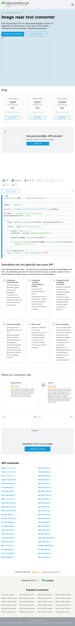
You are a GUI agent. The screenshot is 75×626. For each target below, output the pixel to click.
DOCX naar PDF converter (63, 608)
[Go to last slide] (3, 417)
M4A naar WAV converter (8, 601)
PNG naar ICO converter (63, 612)
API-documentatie (36, 34)
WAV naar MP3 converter (26, 594)
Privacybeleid (21, 623)
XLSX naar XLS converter (8, 608)
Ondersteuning (30, 623)
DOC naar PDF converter (45, 608)
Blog (53, 623)
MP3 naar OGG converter (63, 598)
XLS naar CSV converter (63, 605)
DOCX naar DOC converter (27, 608)
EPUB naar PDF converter (63, 594)
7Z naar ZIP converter (7, 594)
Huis (2, 12)
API (36, 623)
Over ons (4, 623)
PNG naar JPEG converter (45, 605)
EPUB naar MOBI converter (9, 598)
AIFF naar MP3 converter (26, 601)
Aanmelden (13, 117)
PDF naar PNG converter (26, 612)
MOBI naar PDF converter (45, 601)
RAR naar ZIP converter (44, 598)
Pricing (40, 623)
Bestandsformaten (12, 623)
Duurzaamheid (47, 623)
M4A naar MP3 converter (45, 594)
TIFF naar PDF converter (45, 612)
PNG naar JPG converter (26, 605)
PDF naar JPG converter (8, 612)
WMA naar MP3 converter (26, 598)
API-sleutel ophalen (12, 34)
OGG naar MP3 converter (63, 601)
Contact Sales (37, 449)
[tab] (35, 417)
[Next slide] (71, 417)
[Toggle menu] (72, 4)
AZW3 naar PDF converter (9, 605)
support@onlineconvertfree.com (64, 623)
